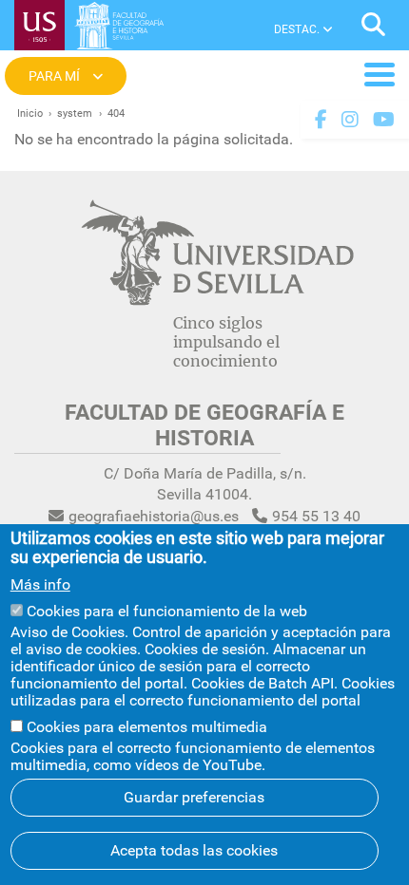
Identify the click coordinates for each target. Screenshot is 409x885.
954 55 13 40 (316, 516)
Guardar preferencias (194, 797)
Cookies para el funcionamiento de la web (167, 611)
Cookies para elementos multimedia (147, 727)
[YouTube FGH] (384, 119)
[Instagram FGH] (350, 119)
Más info (40, 584)
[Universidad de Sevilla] (217, 301)
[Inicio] (119, 29)
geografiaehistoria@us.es (153, 516)
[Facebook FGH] (321, 119)
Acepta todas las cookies (194, 850)
